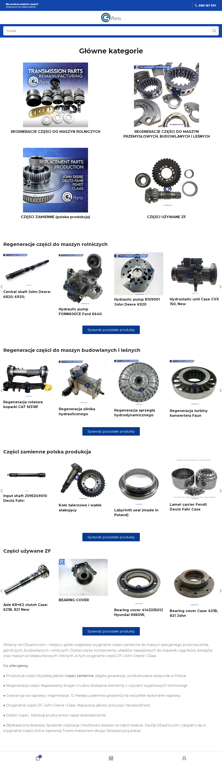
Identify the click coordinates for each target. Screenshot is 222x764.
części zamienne (79, 689)
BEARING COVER (74, 614)
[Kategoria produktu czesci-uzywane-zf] (166, 185)
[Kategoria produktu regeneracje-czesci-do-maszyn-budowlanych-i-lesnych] (166, 102)
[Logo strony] (111, 17)
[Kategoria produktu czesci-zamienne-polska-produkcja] (55, 185)
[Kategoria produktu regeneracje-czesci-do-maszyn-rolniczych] (55, 99)
